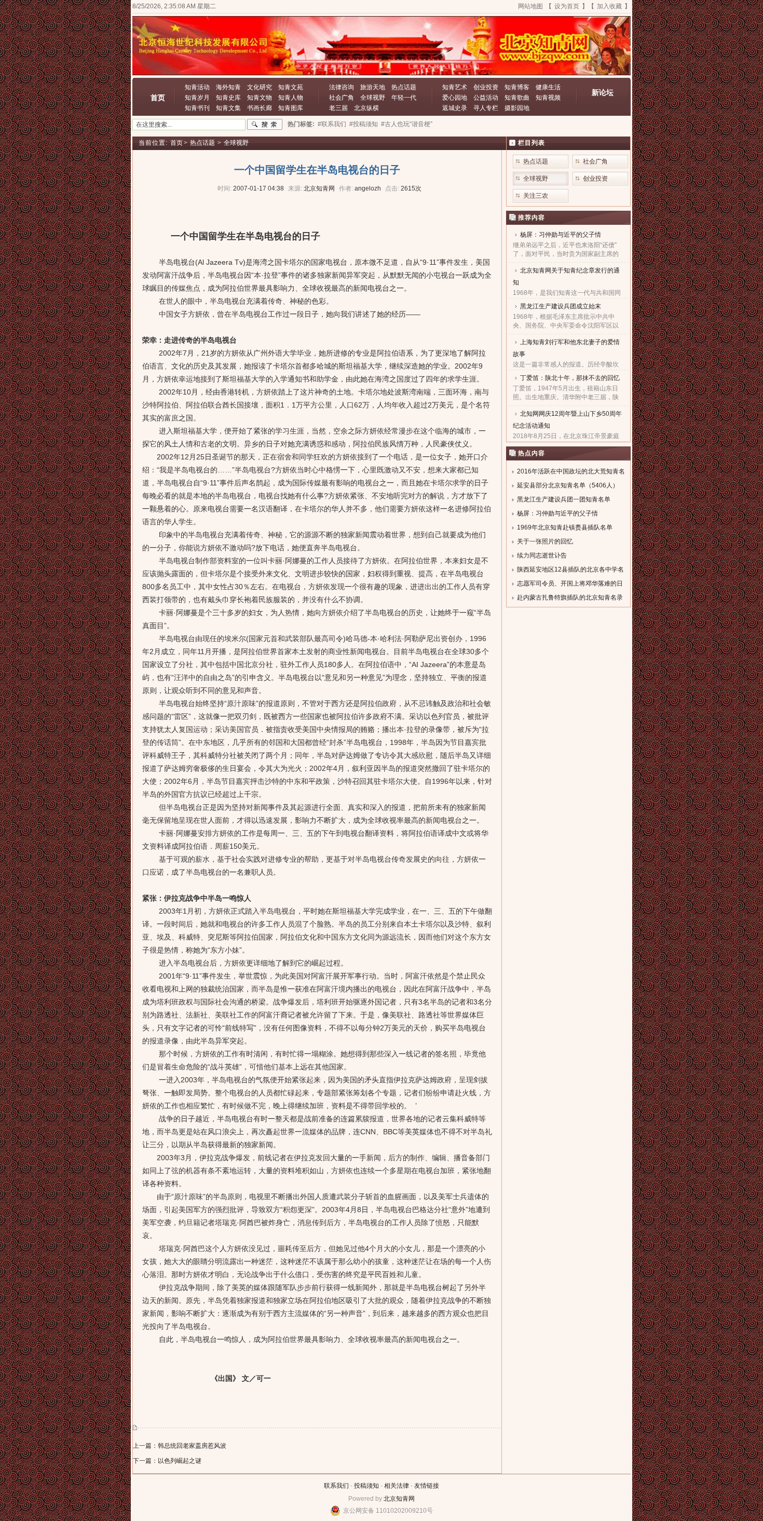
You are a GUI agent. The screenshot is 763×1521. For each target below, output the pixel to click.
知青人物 (290, 97)
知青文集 (228, 108)
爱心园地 (454, 97)
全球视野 (372, 97)
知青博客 (517, 87)
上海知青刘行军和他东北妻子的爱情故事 (566, 348)
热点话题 (403, 87)
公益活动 (485, 97)
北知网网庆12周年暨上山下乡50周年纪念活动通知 (567, 419)
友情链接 (426, 1485)
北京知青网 (399, 1498)
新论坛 (603, 92)
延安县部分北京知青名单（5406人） (568, 485)
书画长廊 (259, 108)
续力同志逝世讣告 (542, 555)
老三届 (338, 108)
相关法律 (396, 1485)
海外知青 (228, 87)
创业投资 (485, 87)
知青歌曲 (517, 97)
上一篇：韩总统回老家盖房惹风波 (179, 1445)
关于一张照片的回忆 (545, 541)
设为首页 (566, 6)
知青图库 (290, 108)
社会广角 (341, 97)
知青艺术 (454, 87)
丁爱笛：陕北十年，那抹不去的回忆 (570, 378)
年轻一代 (403, 97)
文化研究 (259, 87)
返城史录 (454, 108)
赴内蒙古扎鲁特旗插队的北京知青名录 (570, 597)
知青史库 (228, 97)
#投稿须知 (363, 124)
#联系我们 (332, 124)
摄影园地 (517, 108)
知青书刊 (197, 108)
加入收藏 (609, 6)
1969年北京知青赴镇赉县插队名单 (564, 527)
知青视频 (548, 97)
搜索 (264, 124)
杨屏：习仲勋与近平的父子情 (560, 234)
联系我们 (336, 1485)
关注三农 (535, 195)
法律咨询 (341, 87)
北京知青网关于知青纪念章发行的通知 (566, 276)
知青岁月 (197, 97)
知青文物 (259, 97)
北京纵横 (366, 108)
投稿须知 (366, 1485)
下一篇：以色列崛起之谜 (167, 1460)
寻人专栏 (485, 108)
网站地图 (530, 6)
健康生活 (548, 87)
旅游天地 (372, 87)
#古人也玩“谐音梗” (406, 124)
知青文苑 (290, 87)
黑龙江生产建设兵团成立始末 (560, 306)
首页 (158, 97)
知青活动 (197, 87)
